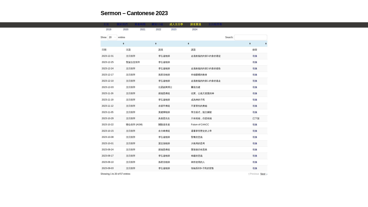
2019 (108, 29)
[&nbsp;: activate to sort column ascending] (113, 44)
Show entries (113, 37)
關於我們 (122, 24)
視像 (255, 56)
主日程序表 (215, 24)
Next (262, 174)
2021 (142, 29)
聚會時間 (140, 24)
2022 (158, 29)
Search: (229, 37)
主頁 (106, 24)
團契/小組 (157, 24)
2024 (194, 29)
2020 (125, 29)
